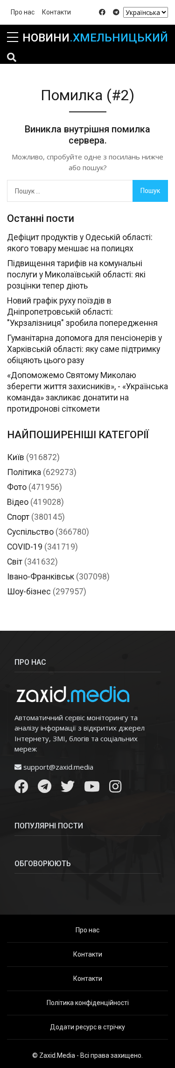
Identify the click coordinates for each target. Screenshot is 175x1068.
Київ (15, 457)
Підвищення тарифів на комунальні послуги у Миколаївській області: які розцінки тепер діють (76, 274)
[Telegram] (44, 788)
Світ (14, 561)
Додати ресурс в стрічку (87, 1027)
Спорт (18, 517)
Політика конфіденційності (88, 1002)
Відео (17, 502)
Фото (17, 487)
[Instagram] (115, 788)
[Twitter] (68, 788)
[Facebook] (21, 788)
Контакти (56, 12)
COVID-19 (24, 546)
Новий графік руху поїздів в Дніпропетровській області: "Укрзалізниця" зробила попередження (82, 312)
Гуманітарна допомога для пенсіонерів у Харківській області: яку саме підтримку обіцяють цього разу (84, 349)
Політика (24, 472)
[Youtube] (92, 788)
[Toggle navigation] (11, 57)
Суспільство (30, 532)
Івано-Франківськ (40, 576)
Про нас (23, 12)
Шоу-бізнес (29, 591)
